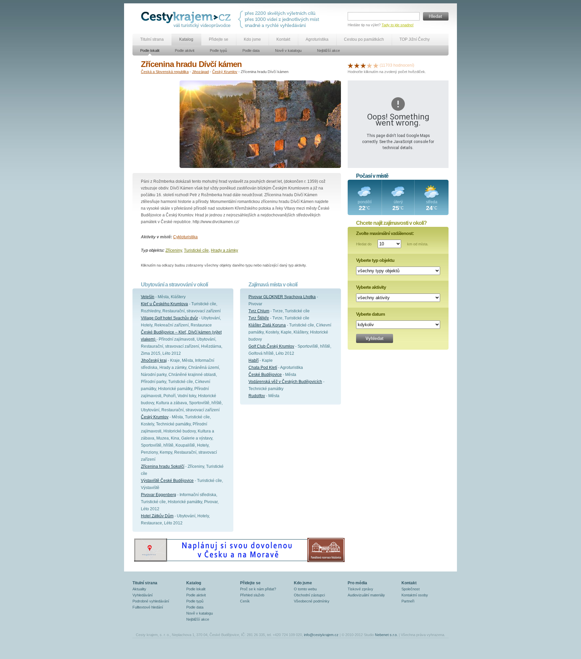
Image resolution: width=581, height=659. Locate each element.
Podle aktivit (184, 50)
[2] (356, 65)
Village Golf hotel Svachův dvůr (169, 318)
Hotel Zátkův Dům (157, 516)
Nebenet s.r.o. (386, 635)
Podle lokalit (149, 50)
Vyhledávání (142, 595)
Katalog (186, 39)
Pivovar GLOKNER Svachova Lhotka (282, 296)
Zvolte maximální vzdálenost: (385, 233)
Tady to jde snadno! (398, 25)
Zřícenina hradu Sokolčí (162, 466)
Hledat (436, 16)
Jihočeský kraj (154, 360)
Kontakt (283, 39)
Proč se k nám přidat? (258, 589)
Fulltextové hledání (147, 607)
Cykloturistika (185, 237)
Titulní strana (152, 39)
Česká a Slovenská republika (165, 72)
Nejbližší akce (328, 50)
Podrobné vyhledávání (150, 601)
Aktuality (139, 589)
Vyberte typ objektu (375, 260)
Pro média (357, 583)
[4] (369, 65)
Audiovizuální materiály (366, 595)
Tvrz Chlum (258, 311)
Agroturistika (317, 39)
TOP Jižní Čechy (414, 39)
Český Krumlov (224, 72)
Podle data (251, 50)
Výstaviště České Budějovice (167, 480)
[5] (376, 65)
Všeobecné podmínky (312, 601)
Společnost (410, 589)
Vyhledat (374, 338)
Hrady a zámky (224, 250)
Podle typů (218, 50)
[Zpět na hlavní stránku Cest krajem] (187, 19)
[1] (350, 65)
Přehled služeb (252, 595)
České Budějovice (265, 374)
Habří (253, 360)
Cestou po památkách (364, 39)
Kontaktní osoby (414, 595)
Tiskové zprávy (360, 589)
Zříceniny (173, 250)
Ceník (245, 601)
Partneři (407, 601)
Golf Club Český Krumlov (271, 346)
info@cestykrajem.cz (321, 635)
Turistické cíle (196, 250)
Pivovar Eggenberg (158, 494)
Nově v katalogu (288, 50)
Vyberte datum (370, 314)
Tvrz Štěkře (258, 318)
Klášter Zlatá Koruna (267, 325)
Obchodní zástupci (309, 595)
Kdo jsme (252, 39)
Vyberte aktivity (371, 287)
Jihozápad (200, 72)
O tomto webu (305, 589)
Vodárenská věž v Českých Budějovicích (285, 381)
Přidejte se (218, 39)
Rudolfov (256, 395)
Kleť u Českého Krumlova (164, 304)
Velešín (147, 296)
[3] (363, 65)
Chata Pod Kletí (262, 367)
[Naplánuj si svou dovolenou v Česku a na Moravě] (239, 561)
